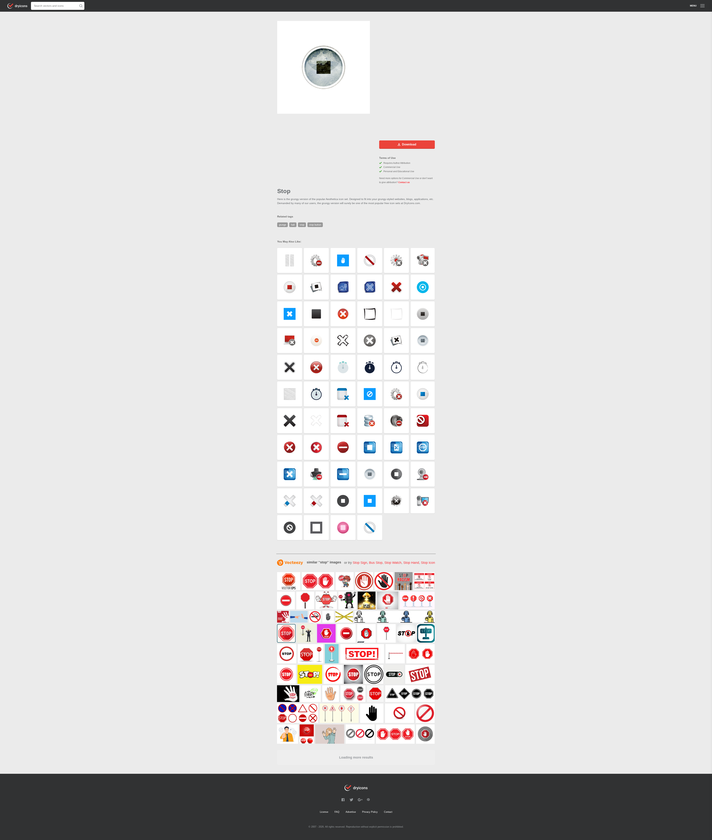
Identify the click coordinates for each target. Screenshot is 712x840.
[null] (288, 581)
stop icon (428, 563)
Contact (388, 812)
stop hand (411, 563)
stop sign (360, 563)
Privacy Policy (370, 812)
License (324, 812)
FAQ (336, 812)
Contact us (404, 182)
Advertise (351, 812)
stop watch (392, 563)
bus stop (376, 563)
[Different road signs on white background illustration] (297, 713)
